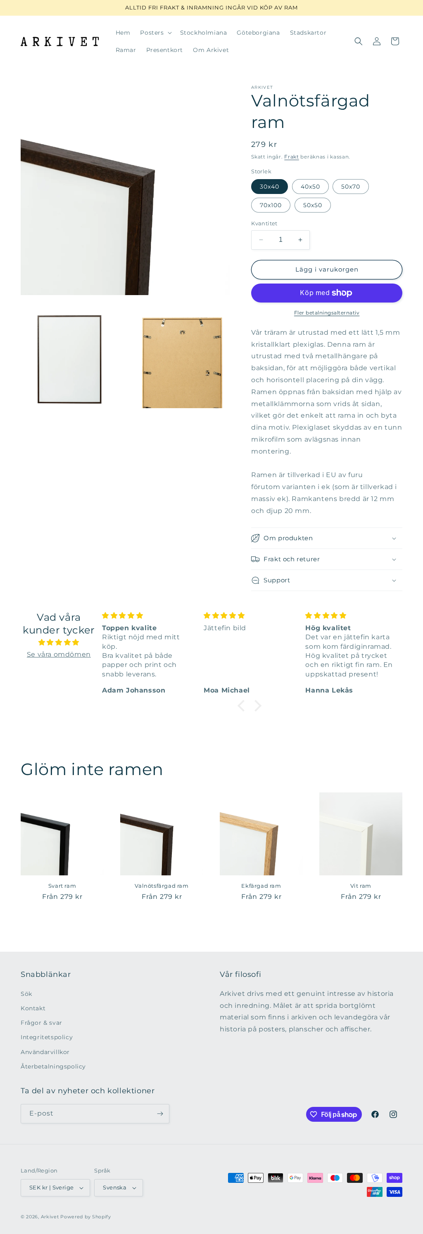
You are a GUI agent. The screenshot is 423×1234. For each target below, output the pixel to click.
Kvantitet (264, 223)
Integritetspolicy (47, 1037)
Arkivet (50, 1217)
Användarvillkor (45, 1052)
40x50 (310, 186)
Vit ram (360, 885)
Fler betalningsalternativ (327, 313)
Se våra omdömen (59, 654)
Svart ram (62, 885)
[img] (59, 642)
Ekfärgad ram (261, 885)
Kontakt (33, 1008)
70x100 (271, 205)
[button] (155, 32)
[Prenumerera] (160, 1113)
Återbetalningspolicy (53, 1066)
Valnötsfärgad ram (161, 885)
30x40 (269, 186)
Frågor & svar (41, 1022)
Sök (26, 994)
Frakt (291, 157)
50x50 (312, 205)
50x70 (350, 186)
